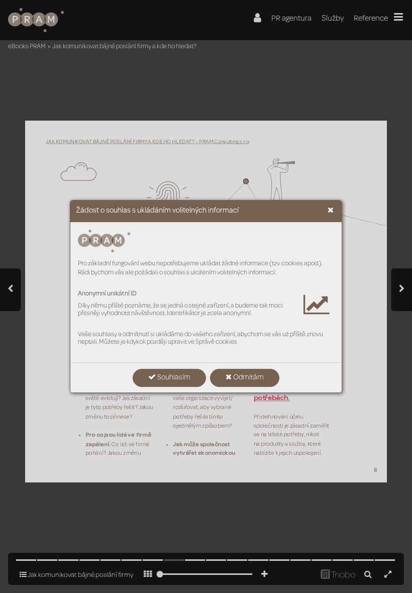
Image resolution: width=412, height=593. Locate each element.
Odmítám (248, 378)
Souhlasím (173, 378)
